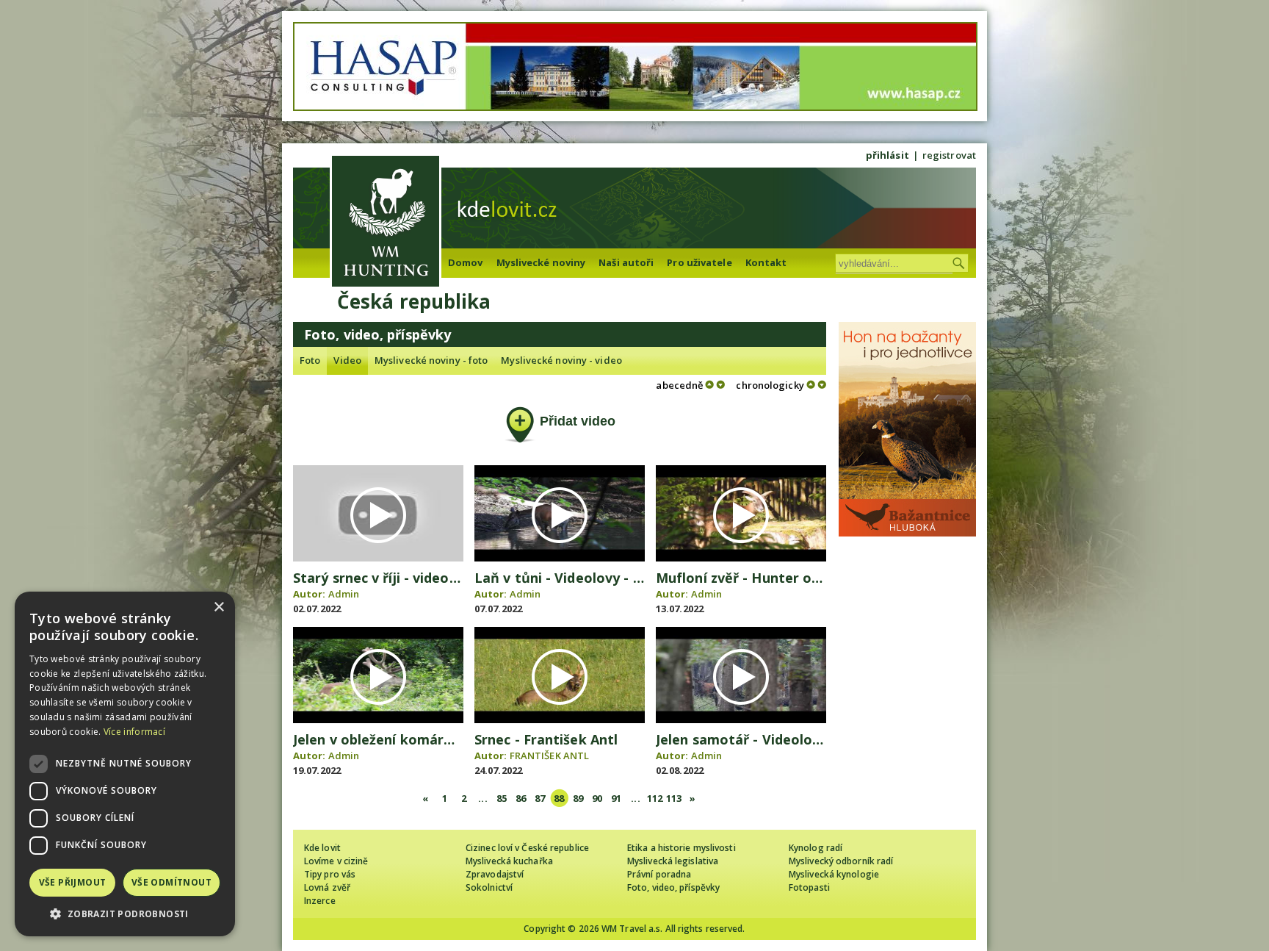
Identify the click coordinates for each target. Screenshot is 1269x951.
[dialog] (125, 764)
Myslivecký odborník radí (841, 861)
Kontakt (766, 262)
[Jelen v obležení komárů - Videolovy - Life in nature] (378, 719)
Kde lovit (322, 847)
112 (654, 798)
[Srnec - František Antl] (559, 719)
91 (616, 798)
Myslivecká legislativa (672, 861)
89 (578, 798)
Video (347, 360)
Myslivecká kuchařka (509, 861)
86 (521, 798)
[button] (124, 914)
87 (540, 798)
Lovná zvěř (327, 887)
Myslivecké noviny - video (561, 360)
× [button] (218, 607)
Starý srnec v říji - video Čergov (396, 577)
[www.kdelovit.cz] (385, 223)
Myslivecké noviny (541, 262)
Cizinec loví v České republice (527, 847)
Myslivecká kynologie (834, 874)
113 (674, 798)
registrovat (949, 155)
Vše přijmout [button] (72, 882)
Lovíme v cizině (336, 861)
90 (597, 798)
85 (501, 798)
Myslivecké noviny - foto (431, 360)
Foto (310, 360)
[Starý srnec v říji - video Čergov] (378, 557)
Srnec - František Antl (546, 739)
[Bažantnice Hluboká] (907, 532)
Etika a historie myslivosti (681, 847)
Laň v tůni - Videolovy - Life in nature (598, 577)
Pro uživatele (699, 262)
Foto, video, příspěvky (673, 887)
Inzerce (320, 900)
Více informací (134, 731)
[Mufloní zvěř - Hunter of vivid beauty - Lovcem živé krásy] (741, 557)
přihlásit (887, 155)
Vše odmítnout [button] (171, 882)
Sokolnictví (489, 887)
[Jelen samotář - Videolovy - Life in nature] (741, 719)
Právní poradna (659, 874)
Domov (465, 262)
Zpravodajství (495, 874)
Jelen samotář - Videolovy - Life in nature (793, 739)
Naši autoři (626, 262)
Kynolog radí (815, 847)
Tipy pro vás (329, 874)
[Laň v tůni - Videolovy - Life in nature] (559, 557)
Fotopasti (809, 887)
